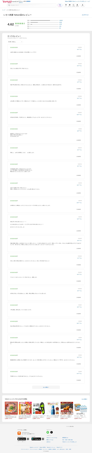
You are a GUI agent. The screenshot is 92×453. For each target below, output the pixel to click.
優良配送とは (65, 437)
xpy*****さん (79, 49)
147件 (60, 24)
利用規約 (40, 449)
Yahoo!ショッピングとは (52, 437)
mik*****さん (79, 307)
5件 (60, 28)
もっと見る (84, 399)
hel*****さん (79, 166)
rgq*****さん (79, 130)
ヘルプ (88, 1)
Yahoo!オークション (51, 447)
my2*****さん (79, 114)
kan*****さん (79, 274)
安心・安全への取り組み (67, 439)
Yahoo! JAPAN (68, 1)
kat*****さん (79, 290)
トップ (3, 9)
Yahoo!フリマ (59, 447)
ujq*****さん (79, 240)
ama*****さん (79, 373)
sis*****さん (79, 258)
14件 (60, 26)
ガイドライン (45, 449)
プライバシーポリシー (25, 449)
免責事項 (50, 449)
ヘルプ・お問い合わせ (61, 449)
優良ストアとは (50, 439)
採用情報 (54, 449)
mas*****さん (79, 339)
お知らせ (48, 441)
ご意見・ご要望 (68, 449)
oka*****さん (79, 357)
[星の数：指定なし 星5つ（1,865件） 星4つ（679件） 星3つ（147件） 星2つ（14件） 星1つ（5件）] (15, 42)
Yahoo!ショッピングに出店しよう (79, 1)
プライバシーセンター (34, 449)
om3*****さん (79, 202)
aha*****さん (79, 185)
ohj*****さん (79, 149)
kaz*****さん (79, 65)
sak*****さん (79, 98)
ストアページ (85, 14)
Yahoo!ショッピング (34, 447)
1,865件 (61, 20)
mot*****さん (79, 218)
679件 (60, 22)
